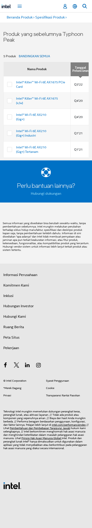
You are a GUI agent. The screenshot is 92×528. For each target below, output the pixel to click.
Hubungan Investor (18, 306)
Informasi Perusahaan (20, 275)
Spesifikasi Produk (50, 17)
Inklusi (8, 296)
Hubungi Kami (14, 316)
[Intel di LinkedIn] (27, 366)
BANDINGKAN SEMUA (34, 56)
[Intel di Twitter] (16, 366)
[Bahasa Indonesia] (74, 6)
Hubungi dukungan (46, 193)
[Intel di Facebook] (5, 366)
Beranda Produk (20, 17)
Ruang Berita (13, 327)
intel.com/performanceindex (69, 424)
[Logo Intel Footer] (12, 485)
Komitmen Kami (16, 285)
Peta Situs (11, 337)
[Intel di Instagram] (38, 366)
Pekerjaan (11, 348)
